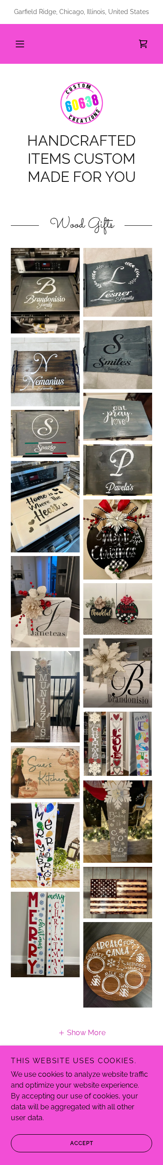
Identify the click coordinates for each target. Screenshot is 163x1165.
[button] (20, 44)
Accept (81, 1143)
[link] (143, 44)
